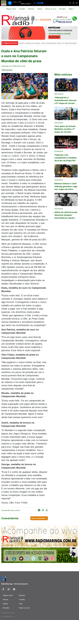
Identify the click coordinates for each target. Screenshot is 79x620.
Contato (22, 9)
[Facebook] (77, 3)
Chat (20, 604)
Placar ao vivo (50, 9)
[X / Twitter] (70, 3)
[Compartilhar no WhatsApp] (47, 510)
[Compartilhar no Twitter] (43, 510)
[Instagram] (73, 3)
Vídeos (39, 9)
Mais (71, 9)
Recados (62, 9)
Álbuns (5, 599)
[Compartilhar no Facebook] (39, 510)
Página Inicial (11, 9)
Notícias (31, 9)
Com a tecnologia (5, 616)
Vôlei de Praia (7, 70)
